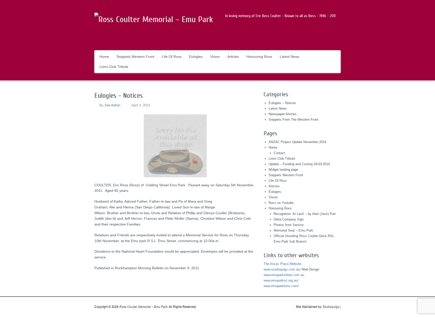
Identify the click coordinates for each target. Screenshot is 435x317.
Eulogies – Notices (118, 96)
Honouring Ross (259, 57)
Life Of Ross (172, 57)
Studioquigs (331, 306)
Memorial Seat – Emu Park (293, 230)
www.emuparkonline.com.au (284, 275)
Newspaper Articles (283, 114)
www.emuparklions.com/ (281, 286)
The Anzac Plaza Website (282, 264)
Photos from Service (289, 225)
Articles (233, 57)
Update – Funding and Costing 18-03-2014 (299, 164)
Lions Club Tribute (113, 67)
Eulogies (196, 57)
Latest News (289, 57)
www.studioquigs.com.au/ (282, 269)
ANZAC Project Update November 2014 (297, 142)
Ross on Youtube (281, 203)
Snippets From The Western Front (293, 119)
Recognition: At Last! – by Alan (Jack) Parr (305, 214)
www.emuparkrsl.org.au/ (281, 280)
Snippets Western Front (135, 57)
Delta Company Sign (289, 219)
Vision (215, 57)
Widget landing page (283, 169)
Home (104, 57)
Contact (279, 153)
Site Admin (112, 105)
